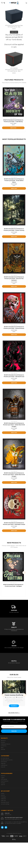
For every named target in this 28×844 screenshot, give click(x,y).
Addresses (3, 798)
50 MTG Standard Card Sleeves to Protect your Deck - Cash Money (13, 120)
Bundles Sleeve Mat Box (7, 759)
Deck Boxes (4, 761)
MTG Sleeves (4, 779)
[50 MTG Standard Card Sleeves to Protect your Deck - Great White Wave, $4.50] (14, 160)
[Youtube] (6, 827)
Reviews (3, 742)
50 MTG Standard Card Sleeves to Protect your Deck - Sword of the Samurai (14, 278)
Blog (2, 747)
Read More (14, 705)
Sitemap (3, 749)
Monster (3, 782)
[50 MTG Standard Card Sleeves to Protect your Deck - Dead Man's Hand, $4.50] (14, 503)
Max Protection (4, 781)
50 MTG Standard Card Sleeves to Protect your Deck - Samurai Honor (14, 327)
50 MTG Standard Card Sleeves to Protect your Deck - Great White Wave (14, 180)
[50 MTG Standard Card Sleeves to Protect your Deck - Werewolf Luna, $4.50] (14, 356)
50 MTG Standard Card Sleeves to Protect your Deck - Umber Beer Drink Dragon (14, 424)
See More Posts (13, 712)
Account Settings (5, 804)
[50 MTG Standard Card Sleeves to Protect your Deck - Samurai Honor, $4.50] (14, 307)
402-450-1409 (8, 814)
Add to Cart (14, 32)
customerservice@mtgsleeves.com (13, 819)
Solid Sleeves (4, 765)
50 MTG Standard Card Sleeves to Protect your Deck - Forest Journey (14, 229)
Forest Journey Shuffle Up (14, 695)
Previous (2, 108)
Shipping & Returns (5, 744)
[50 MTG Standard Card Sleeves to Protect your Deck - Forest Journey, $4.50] (14, 209)
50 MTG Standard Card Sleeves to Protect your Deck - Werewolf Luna (14, 375)
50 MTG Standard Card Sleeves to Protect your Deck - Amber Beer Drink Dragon (14, 474)
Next (23, 108)
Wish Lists (3, 800)
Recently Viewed (5, 802)
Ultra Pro (3, 775)
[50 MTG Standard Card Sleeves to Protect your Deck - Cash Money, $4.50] (13, 102)
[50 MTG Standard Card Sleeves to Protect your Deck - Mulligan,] (13, 566)
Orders (2, 793)
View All (3, 784)
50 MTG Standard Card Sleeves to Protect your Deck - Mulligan (13, 585)
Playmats (3, 763)
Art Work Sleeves (5, 758)
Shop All (3, 767)
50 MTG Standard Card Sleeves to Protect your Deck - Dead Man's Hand (14, 523)
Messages (3, 797)
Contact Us (3, 745)
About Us (3, 740)
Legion (2, 777)
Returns (3, 795)
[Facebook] (2, 827)
